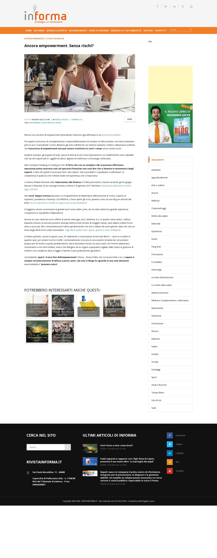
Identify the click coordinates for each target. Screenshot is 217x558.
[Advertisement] (170, 84)
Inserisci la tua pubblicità (126, 30)
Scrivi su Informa (99, 30)
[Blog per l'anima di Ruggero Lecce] (170, 126)
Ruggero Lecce (148, 501)
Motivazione (157, 308)
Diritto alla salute (159, 216)
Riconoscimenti (78, 30)
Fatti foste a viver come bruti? (116, 445)
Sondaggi (155, 369)
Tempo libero (157, 392)
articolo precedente (111, 134)
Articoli (148, 30)
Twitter (179, 444)
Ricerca (154, 331)
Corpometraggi (158, 208)
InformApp (156, 269)
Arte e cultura (157, 185)
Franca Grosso (61, 120)
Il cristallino (156, 262)
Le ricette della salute (161, 285)
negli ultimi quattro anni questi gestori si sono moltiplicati (93, 230)
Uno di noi (156, 400)
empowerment (35, 123)
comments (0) (76, 120)
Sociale (154, 361)
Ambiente (156, 169)
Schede (154, 354)
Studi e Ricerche (55, 38)
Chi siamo (39, 30)
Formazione (157, 254)
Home (28, 30)
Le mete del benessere (162, 277)
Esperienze (156, 231)
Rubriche (155, 338)
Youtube (180, 470)
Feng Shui (156, 246)
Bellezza (155, 200)
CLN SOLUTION (120, 501)
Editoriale (155, 223)
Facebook (180, 435)
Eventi (154, 239)
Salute (154, 346)
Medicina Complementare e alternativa (170, 300)
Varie (153, 408)
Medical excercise (159, 292)
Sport (154, 377)
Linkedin (179, 453)
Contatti (160, 30)
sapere (58, 123)
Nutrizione (156, 315)
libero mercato (48, 123)
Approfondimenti (34, 38)
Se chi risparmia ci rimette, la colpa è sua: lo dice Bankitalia (58, 202)
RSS (177, 462)
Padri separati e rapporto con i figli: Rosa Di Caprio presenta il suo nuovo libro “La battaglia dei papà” (127, 460)
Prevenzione (157, 323)
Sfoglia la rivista (56, 30)
